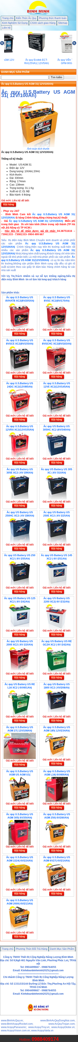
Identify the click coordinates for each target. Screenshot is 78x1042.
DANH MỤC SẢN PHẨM (15, 72)
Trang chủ (8, 18)
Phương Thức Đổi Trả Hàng (31, 948)
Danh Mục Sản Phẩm (62, 948)
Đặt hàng (8, 204)
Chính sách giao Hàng (43, 22)
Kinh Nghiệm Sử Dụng (15, 22)
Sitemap (62, 22)
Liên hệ (6, 27)
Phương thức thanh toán (53, 18)
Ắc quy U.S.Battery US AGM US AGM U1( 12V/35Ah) (19, 774)
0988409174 (45, 1039)
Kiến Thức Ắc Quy (26, 18)
